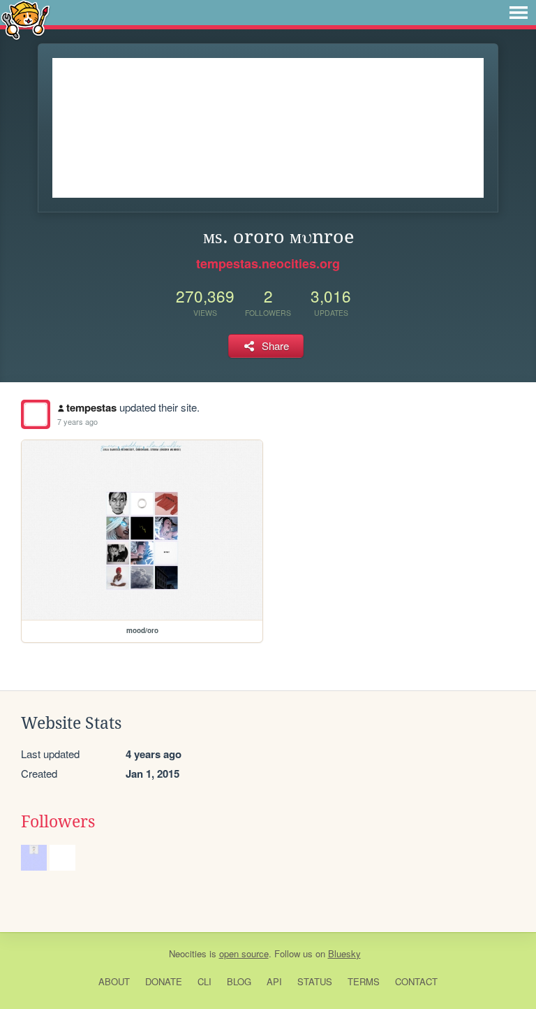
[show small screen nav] (518, 12)
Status (314, 981)
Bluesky (344, 953)
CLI (204, 981)
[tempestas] (35, 414)
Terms (364, 981)
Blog (239, 981)
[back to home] (25, 19)
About (114, 981)
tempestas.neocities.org (268, 263)
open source (244, 953)
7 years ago (77, 421)
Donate (163, 981)
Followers (58, 822)
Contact (416, 981)
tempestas (91, 407)
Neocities (188, 953)
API (274, 981)
